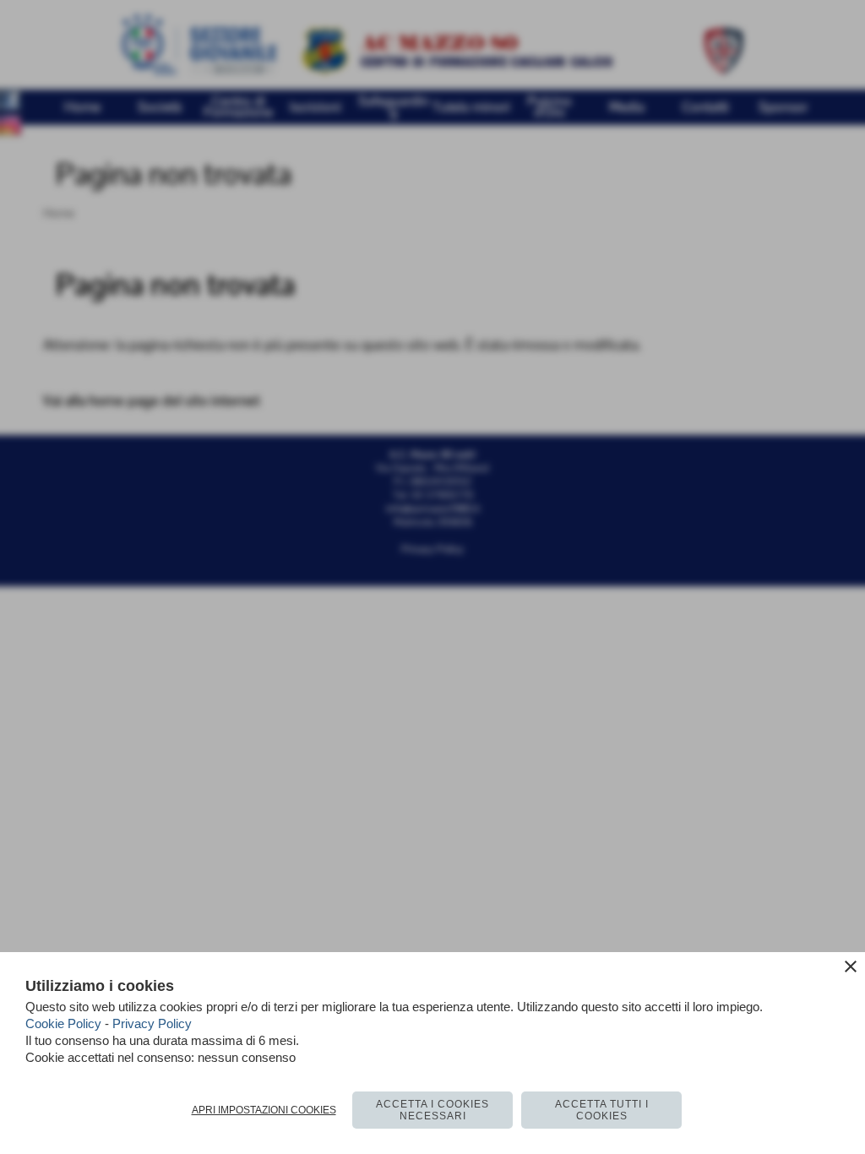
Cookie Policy (63, 1023)
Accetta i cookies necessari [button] (432, 1110)
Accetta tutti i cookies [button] (602, 1110)
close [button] (851, 966)
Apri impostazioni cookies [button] (264, 1110)
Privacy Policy (152, 1023)
